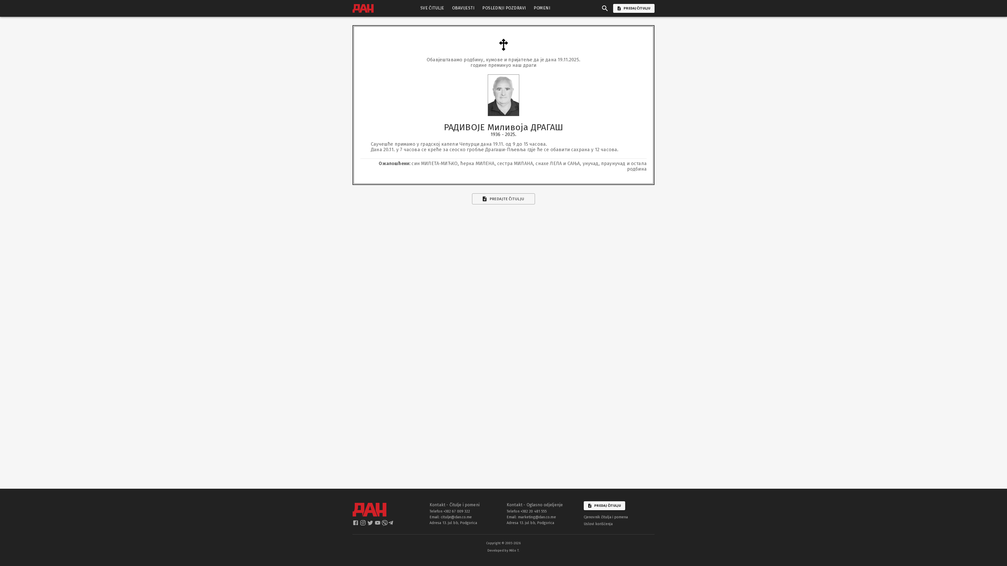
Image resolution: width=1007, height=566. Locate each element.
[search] (605, 8)
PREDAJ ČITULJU (637, 8)
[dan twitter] (370, 524)
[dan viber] (385, 524)
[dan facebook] (356, 524)
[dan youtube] (378, 524)
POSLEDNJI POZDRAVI (504, 8)
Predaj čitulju (607, 506)
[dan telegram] (391, 524)
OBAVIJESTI (463, 8)
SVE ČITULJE (432, 8)
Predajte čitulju (507, 199)
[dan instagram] (363, 524)
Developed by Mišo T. (504, 550)
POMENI (542, 8)
